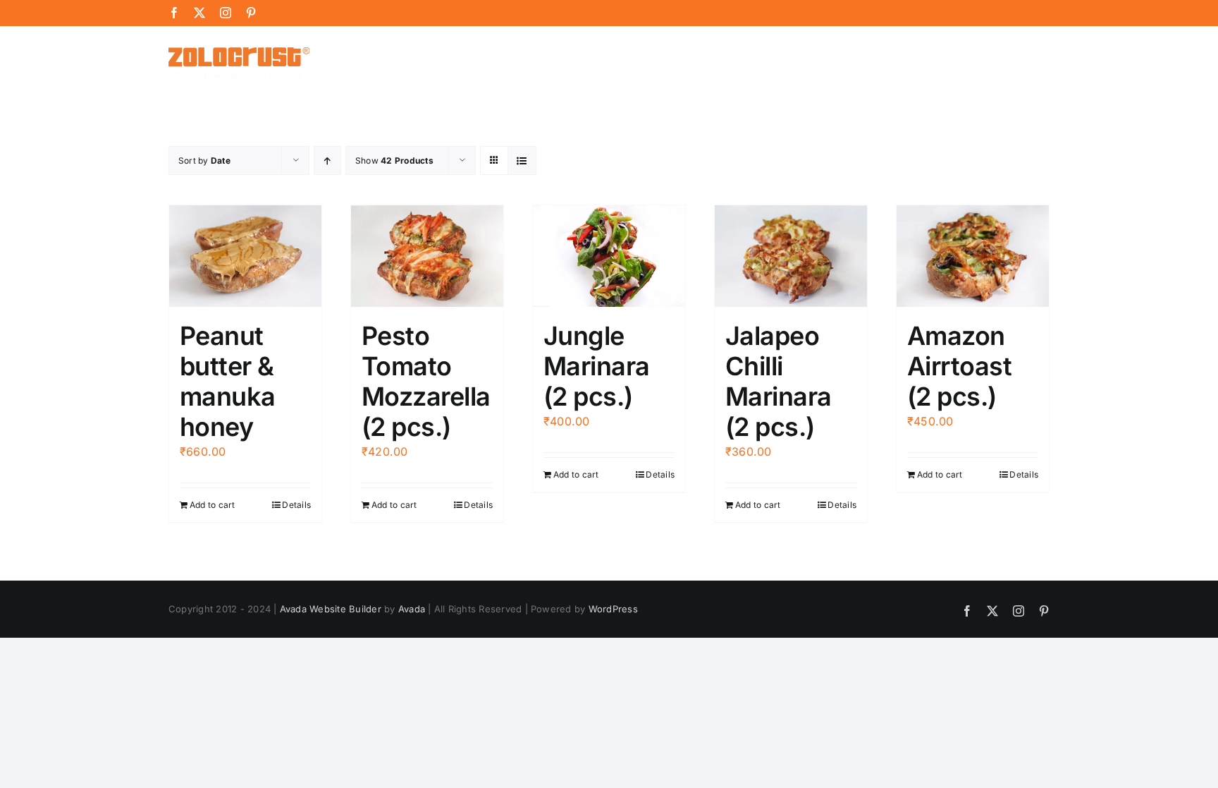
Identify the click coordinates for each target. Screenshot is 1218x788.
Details (296, 504)
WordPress (613, 608)
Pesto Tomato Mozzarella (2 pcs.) (426, 381)
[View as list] (522, 160)
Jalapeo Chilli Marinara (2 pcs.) (778, 381)
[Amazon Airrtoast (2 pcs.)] (973, 256)
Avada (411, 608)
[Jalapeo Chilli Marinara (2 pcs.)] (791, 256)
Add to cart (212, 504)
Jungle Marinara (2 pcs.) (596, 366)
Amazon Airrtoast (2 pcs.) (959, 366)
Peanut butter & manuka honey (228, 381)
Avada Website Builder (330, 608)
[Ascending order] (327, 160)
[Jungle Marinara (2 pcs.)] (609, 256)
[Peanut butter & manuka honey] (245, 256)
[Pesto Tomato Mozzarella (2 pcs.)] (427, 256)
